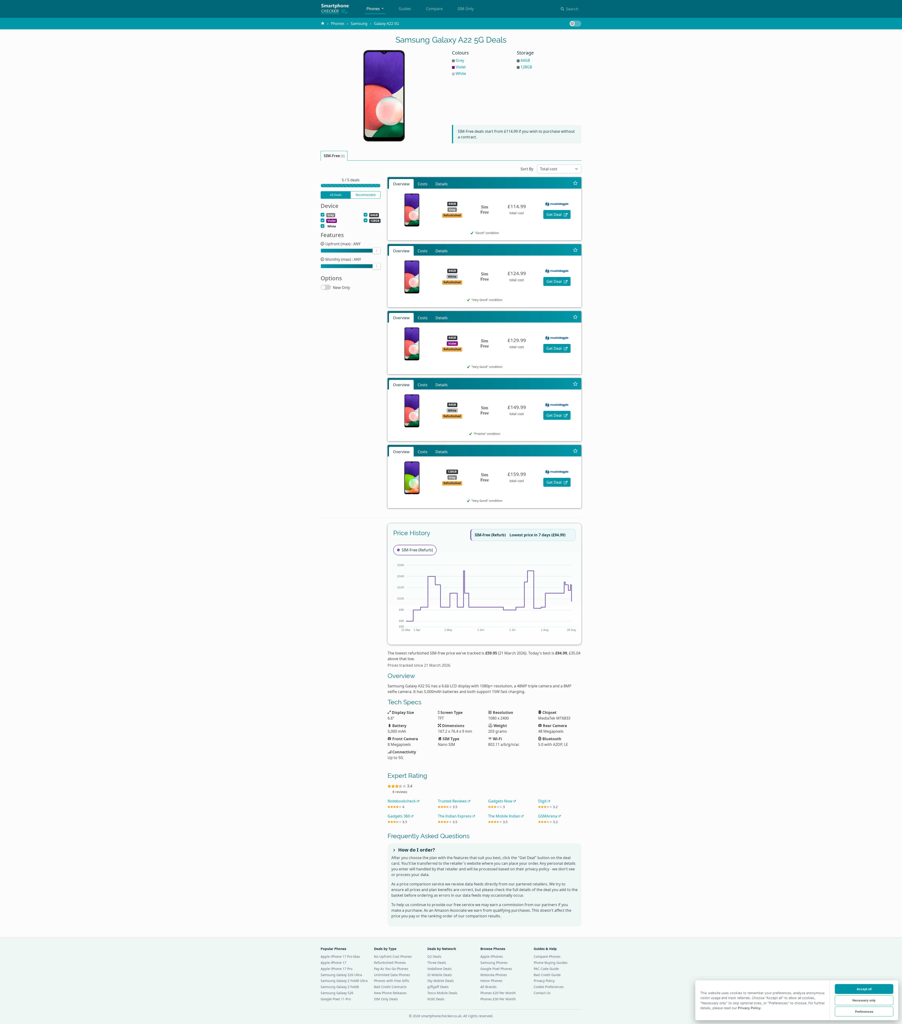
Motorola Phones (493, 975)
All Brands (488, 987)
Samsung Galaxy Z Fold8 (340, 987)
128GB (526, 67)
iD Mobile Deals (439, 975)
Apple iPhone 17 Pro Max (340, 956)
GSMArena (548, 816)
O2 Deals (434, 956)
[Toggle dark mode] (575, 24)
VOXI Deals (435, 999)
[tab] (334, 156)
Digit (543, 801)
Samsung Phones (494, 962)
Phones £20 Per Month (498, 993)
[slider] (377, 250)
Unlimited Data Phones (392, 975)
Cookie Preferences (549, 987)
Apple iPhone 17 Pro (336, 968)
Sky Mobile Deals (440, 980)
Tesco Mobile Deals (442, 993)
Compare (434, 8)
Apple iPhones (491, 956)
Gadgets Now (500, 801)
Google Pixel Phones (496, 968)
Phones (373, 8)
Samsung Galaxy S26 (337, 993)
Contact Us (542, 993)
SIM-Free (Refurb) (417, 550)
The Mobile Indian (504, 816)
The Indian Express (455, 816)
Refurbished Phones (390, 962)
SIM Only (466, 8)
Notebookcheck (402, 801)
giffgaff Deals (438, 987)
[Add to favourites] (575, 183)
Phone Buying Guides (551, 962)
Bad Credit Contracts (390, 987)
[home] (323, 23)
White (461, 73)
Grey (460, 60)
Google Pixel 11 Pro (336, 999)
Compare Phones (547, 956)
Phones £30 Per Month (498, 999)
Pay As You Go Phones (391, 968)
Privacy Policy (544, 980)
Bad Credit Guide (547, 975)
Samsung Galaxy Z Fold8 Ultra (344, 980)
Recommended (365, 195)
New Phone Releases (390, 993)
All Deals (336, 195)
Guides (405, 8)
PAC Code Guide (546, 968)
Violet (461, 67)
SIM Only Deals (386, 999)
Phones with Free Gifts (391, 980)
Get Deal (554, 214)
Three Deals (436, 962)
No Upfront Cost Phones (393, 956)
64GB (525, 60)
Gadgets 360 (399, 816)
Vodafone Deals (439, 968)
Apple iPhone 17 (333, 962)
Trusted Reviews (453, 801)
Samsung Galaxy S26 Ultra (341, 975)
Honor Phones (491, 980)
